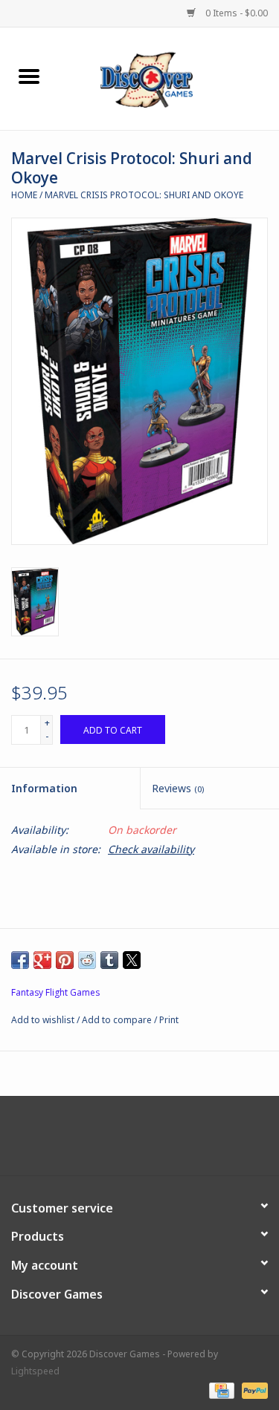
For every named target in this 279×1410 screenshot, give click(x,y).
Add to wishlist (44, 1020)
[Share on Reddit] (87, 960)
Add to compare (118, 1020)
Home (24, 195)
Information (44, 788)
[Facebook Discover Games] (140, 1141)
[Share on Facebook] (20, 960)
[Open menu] (29, 76)
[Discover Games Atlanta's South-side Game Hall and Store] (169, 78)
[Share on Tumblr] (109, 960)
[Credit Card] (220, 1389)
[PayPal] (252, 1389)
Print (169, 1020)
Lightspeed (35, 1371)
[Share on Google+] (42, 960)
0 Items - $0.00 (235, 13)
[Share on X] (132, 960)
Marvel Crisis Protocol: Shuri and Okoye (144, 195)
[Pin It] (65, 960)
